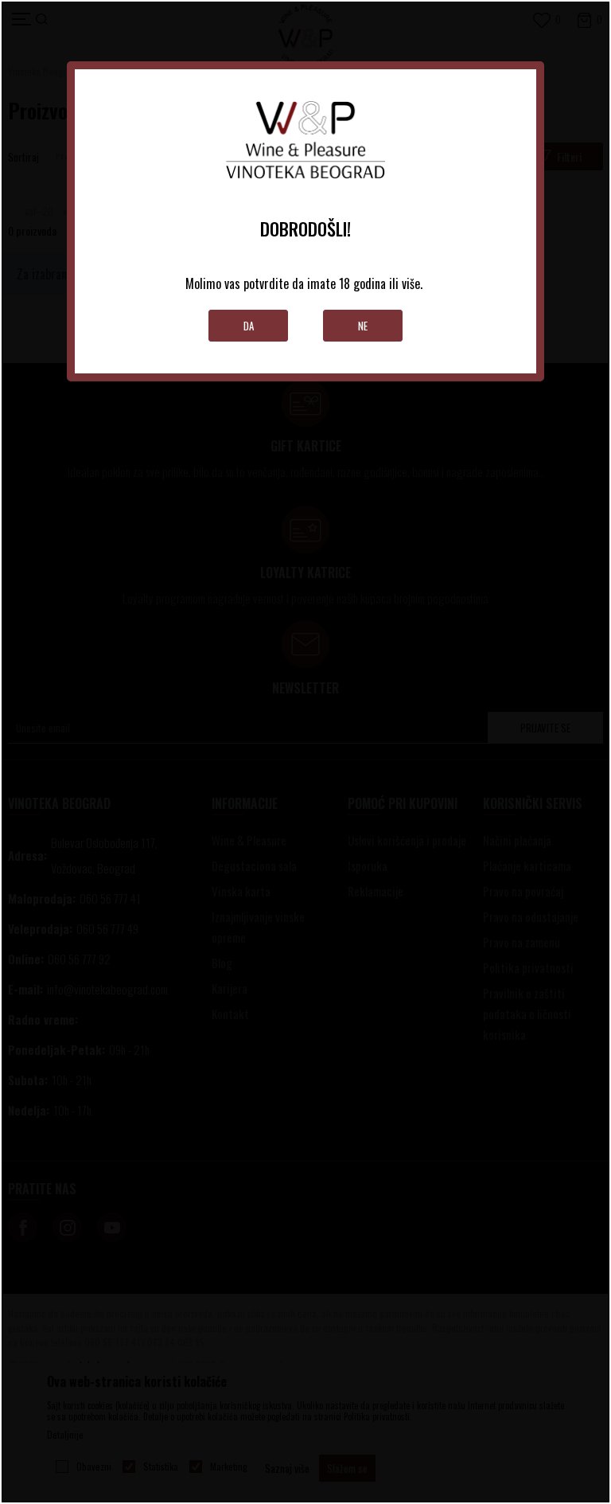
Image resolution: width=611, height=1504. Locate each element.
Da (248, 326)
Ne (363, 326)
